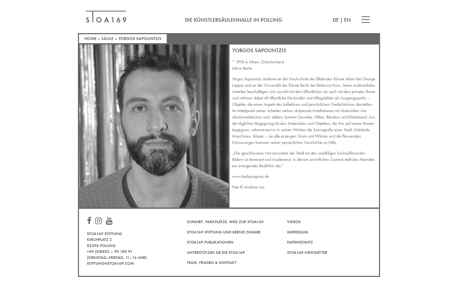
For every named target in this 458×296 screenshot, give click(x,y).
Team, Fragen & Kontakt (211, 262)
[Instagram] (100, 221)
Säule (107, 38)
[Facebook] (90, 221)
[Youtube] (110, 221)
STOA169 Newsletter (307, 252)
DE (336, 19)
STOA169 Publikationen (210, 242)
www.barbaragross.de (250, 176)
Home (90, 38)
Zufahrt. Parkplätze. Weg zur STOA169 (225, 221)
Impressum (297, 232)
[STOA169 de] (106, 16)
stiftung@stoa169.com (110, 263)
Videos (294, 221)
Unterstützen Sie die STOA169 (216, 252)
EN (347, 19)
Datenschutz (300, 242)
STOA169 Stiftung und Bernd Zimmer (224, 232)
